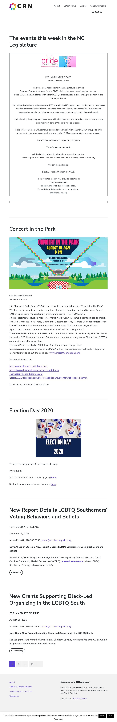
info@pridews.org (58, 192)
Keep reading (17, 651)
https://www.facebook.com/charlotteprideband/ (34, 370)
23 (32, 664)
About (57, 6)
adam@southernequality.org (57, 540)
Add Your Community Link (20, 686)
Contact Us (97, 12)
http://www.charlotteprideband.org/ (28, 366)
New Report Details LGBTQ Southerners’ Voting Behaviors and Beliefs (58, 513)
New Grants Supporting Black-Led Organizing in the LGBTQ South (50, 599)
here (53, 484)
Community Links (98, 6)
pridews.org (46, 185)
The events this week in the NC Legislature (46, 41)
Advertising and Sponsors (20, 691)
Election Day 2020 (31, 410)
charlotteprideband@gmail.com (26, 373)
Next (39, 664)
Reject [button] (110, 716)
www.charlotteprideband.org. (65, 352)
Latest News (70, 6)
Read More (16, 572)
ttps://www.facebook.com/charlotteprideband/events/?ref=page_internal (49, 377)
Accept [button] (102, 716)
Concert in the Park (32, 229)
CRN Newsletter (79, 698)
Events (83, 6)
